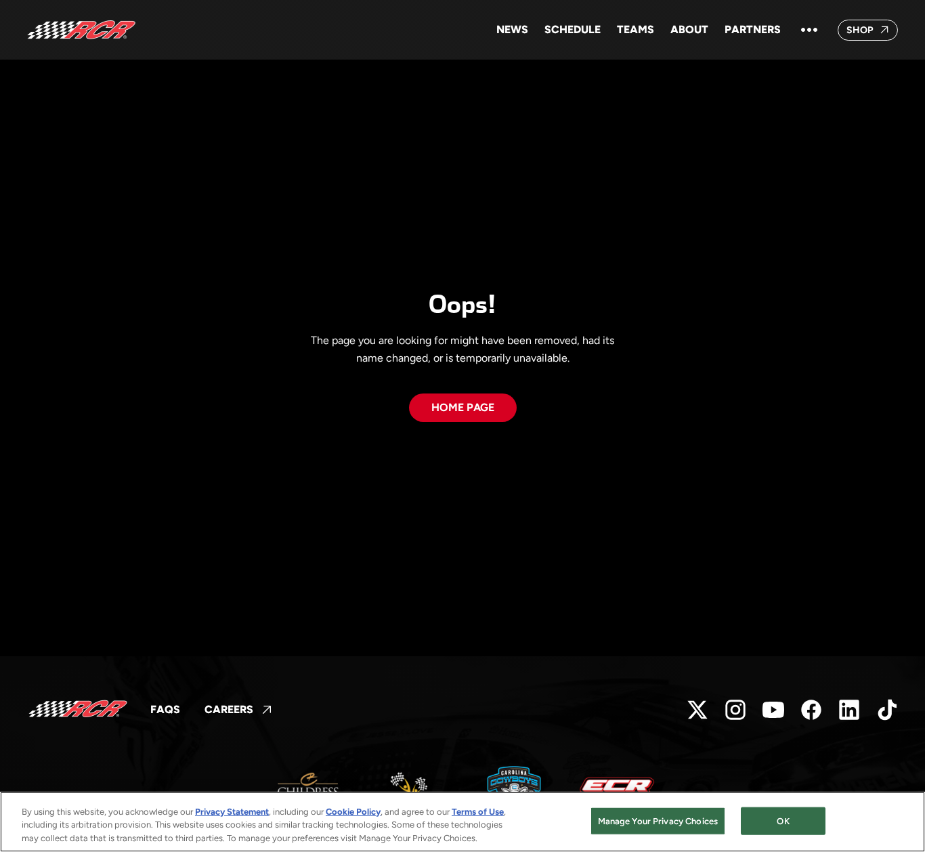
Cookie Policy (353, 812)
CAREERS (238, 710)
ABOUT (689, 29)
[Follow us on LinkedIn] (849, 710)
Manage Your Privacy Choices (658, 820)
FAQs (165, 709)
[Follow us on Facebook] (811, 710)
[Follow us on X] (697, 710)
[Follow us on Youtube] (773, 710)
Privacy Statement (232, 812)
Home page (462, 407)
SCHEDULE (572, 29)
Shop (872, 32)
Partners (753, 29)
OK (783, 820)
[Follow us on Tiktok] (887, 710)
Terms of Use (478, 812)
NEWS (512, 29)
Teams (635, 29)
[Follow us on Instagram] (735, 710)
